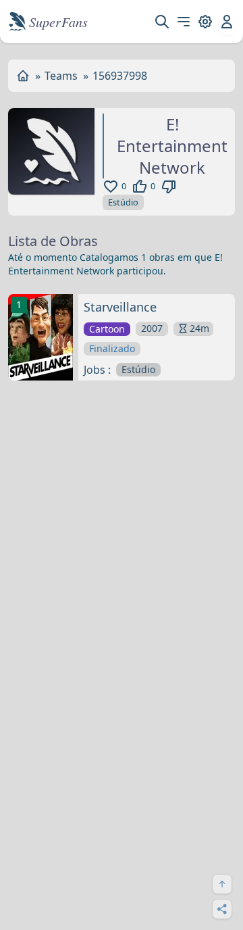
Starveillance (120, 307)
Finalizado (112, 348)
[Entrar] (227, 21)
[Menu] (184, 22)
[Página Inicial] (23, 75)
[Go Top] (222, 884)
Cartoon (107, 328)
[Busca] (162, 22)
